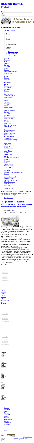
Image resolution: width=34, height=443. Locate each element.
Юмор (6, 416)
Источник (4, 264)
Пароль (8, 39)
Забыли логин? (12, 53)
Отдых (6, 413)
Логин (8, 34)
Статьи (6, 418)
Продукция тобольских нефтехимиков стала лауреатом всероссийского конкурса (16, 204)
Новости (15, 191)
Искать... (3, 11)
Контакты (7, 424)
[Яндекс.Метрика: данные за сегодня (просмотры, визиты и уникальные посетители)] (27, 437)
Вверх (6, 431)
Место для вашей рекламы (5, 276)
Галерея (6, 421)
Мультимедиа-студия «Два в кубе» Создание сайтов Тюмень (19, 439)
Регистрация (12, 55)
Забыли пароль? (13, 52)
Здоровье (7, 414)
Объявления (8, 419)
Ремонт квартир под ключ (4, 291)
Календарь (7, 422)
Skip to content (8, 188)
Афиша (6, 411)
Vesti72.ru (3, 435)
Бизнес (21, 191)
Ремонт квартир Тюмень (3, 296)
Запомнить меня (11, 44)
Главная (9, 191)
